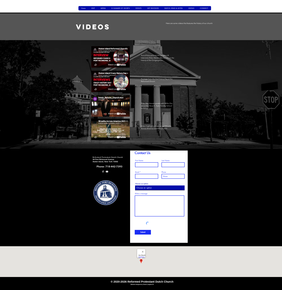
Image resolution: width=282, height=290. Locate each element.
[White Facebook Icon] (103, 171)
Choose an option (141, 183)
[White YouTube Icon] (107, 171)
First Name (139, 160)
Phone (164, 172)
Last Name (166, 160)
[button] (93, 8)
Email (137, 172)
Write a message (141, 193)
